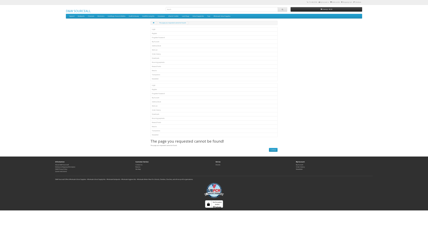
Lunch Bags (185, 16)
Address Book (156, 46)
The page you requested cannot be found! (172, 23)
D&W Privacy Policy (61, 169)
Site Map (138, 169)
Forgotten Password (158, 37)
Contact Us (138, 165)
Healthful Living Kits (148, 16)
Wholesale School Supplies (222, 16)
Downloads (155, 58)
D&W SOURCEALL (78, 11)
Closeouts (91, 16)
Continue (273, 150)
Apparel (71, 16)
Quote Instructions (61, 171)
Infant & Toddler (173, 16)
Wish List (154, 50)
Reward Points (156, 66)
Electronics (101, 16)
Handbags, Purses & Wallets (116, 16)
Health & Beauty (134, 16)
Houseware (161, 16)
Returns (154, 71)
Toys (208, 16)
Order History (156, 54)
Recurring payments (158, 62)
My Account (155, 42)
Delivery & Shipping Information (65, 167)
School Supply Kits (198, 16)
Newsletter (155, 79)
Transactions (156, 75)
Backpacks (81, 16)
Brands (218, 165)
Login (153, 29)
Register (154, 33)
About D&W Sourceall (62, 165)
